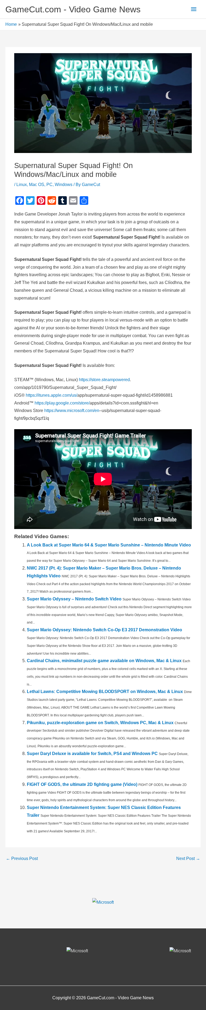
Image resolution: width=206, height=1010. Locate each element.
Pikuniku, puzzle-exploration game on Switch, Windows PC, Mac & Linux (100, 722)
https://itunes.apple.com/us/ (51, 395)
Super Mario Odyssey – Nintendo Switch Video (74, 599)
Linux (21, 184)
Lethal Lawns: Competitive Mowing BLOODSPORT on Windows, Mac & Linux (105, 691)
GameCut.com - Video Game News (73, 9)
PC (49, 184)
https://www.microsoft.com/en (71, 410)
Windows (63, 184)
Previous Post (22, 858)
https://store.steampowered (104, 379)
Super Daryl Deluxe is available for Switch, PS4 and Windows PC (92, 753)
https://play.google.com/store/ (62, 403)
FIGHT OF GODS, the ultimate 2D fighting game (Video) (82, 784)
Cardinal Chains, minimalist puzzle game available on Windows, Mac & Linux (104, 660)
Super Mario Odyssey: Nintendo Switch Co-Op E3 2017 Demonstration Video (104, 630)
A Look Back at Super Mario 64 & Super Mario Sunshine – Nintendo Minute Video (109, 545)
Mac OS (36, 184)
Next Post (188, 858)
